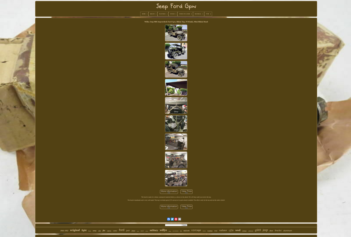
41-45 (142, 231)
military (154, 230)
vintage (196, 230)
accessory (175, 231)
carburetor (250, 231)
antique (244, 231)
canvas (109, 231)
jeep (265, 230)
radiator (223, 230)
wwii (237, 230)
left (181, 231)
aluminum (287, 231)
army (94, 231)
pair (128, 230)
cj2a (231, 230)
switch (186, 231)
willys (163, 230)
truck (204, 231)
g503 (258, 230)
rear (215, 231)
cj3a (99, 231)
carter (115, 231)
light (84, 230)
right (138, 231)
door (271, 231)
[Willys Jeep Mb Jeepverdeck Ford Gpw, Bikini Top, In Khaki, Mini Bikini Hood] (176, 33)
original (75, 230)
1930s (146, 231)
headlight (210, 231)
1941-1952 (64, 231)
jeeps (133, 231)
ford (121, 230)
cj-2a (170, 231)
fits (104, 230)
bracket (278, 230)
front (89, 231)
